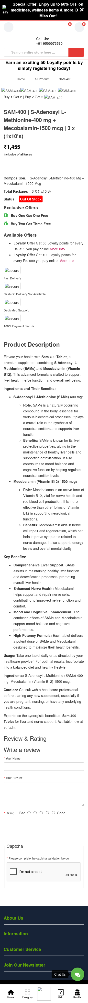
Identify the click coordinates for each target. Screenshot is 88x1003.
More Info (57, 248)
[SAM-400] (10, 90)
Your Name (13, 758)
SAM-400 (65, 79)
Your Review (14, 777)
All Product (42, 79)
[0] (63, 27)
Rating (10, 813)
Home (21, 79)
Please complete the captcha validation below (39, 858)
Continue (68, 897)
